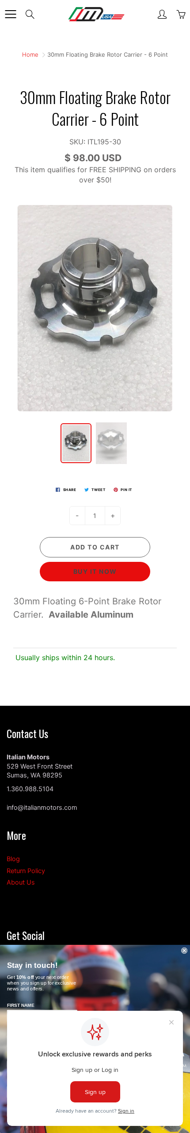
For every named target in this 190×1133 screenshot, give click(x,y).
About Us (21, 882)
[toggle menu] (10, 14)
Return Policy (26, 871)
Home (30, 54)
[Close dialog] (184, 950)
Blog (13, 859)
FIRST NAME (20, 1005)
